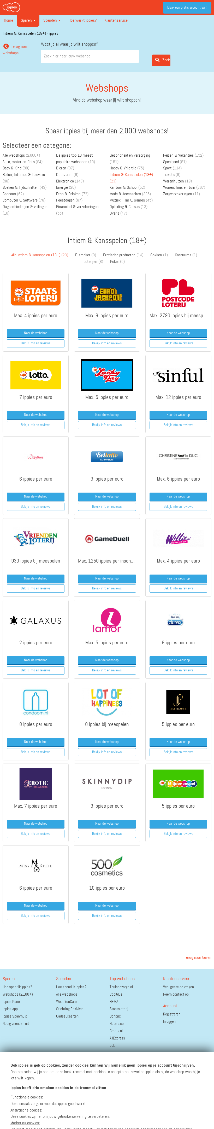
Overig (118, 213)
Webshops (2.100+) (18, 994)
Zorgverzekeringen (181, 194)
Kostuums (186, 255)
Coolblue (116, 994)
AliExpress (117, 1038)
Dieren (65, 168)
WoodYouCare (66, 1002)
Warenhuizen (177, 181)
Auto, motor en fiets (23, 162)
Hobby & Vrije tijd (127, 168)
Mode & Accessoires (130, 194)
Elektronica (70, 181)
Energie (66, 188)
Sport (172, 168)
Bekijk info (35, 343)
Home (8, 21)
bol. (112, 1046)
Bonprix (115, 1016)
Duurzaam (67, 175)
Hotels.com (118, 1024)
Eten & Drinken (72, 194)
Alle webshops (21, 155)
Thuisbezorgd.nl (121, 987)
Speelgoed (175, 162)
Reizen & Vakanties (183, 155)
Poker (117, 262)
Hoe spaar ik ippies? (17, 987)
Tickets (171, 175)
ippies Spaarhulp (15, 1016)
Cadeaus (13, 194)
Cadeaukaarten (67, 1016)
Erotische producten (123, 255)
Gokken (159, 255)
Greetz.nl (116, 1031)
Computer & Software (24, 200)
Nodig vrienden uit (16, 1024)
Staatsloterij (119, 1009)
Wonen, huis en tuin (184, 188)
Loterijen (93, 262)
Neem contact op (176, 994)
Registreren (171, 1014)
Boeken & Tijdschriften (24, 188)
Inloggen (169, 1022)
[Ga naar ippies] (11, 7)
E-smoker (85, 255)
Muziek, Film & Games (131, 200)
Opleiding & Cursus (128, 207)
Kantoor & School (127, 188)
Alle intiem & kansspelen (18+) (39, 255)
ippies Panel (12, 1002)
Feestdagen (69, 200)
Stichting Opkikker (69, 1009)
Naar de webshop (35, 333)
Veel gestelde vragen (178, 987)
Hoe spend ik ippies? (71, 987)
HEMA (114, 1002)
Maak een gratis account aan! (187, 7)
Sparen (27, 21)
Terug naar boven (197, 958)
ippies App (10, 1009)
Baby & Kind (16, 168)
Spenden (50, 21)
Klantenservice (116, 21)
